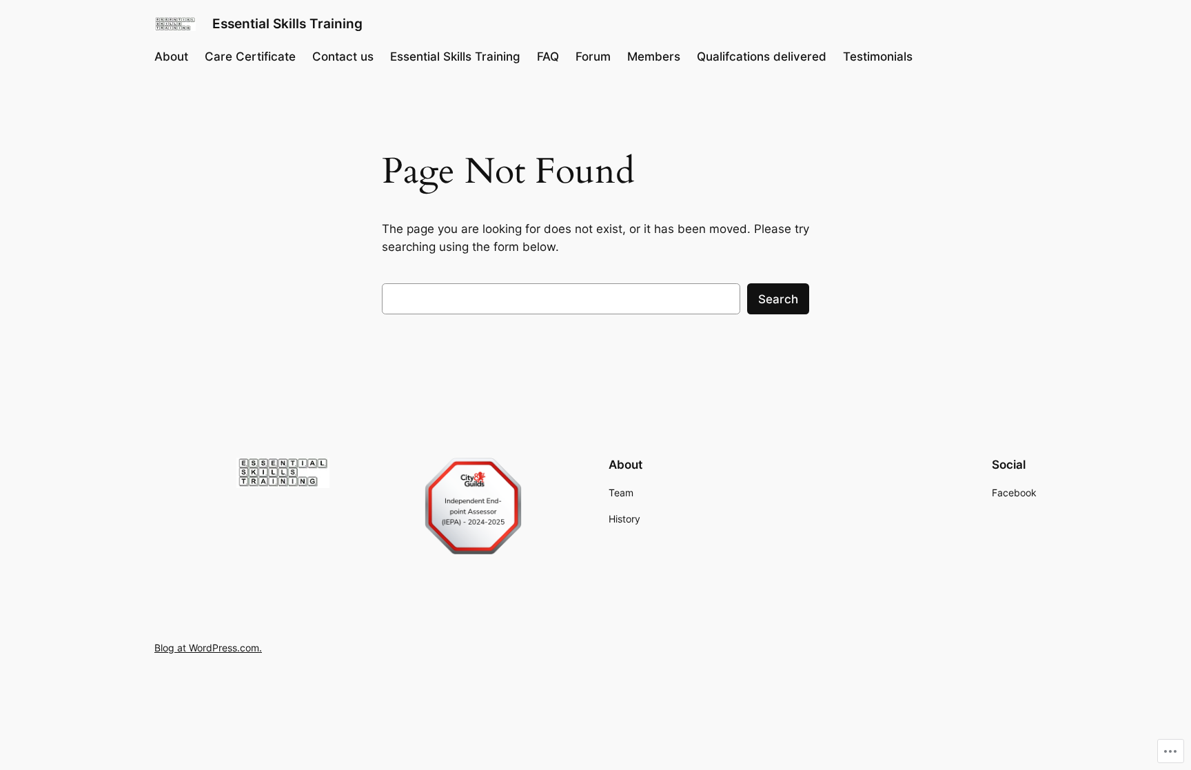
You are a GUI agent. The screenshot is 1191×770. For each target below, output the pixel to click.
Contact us (343, 56)
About (171, 56)
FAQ (548, 56)
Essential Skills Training (287, 23)
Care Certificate (250, 56)
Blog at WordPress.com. (208, 648)
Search (778, 299)
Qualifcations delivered (761, 56)
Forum (593, 56)
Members (653, 56)
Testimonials (878, 56)
